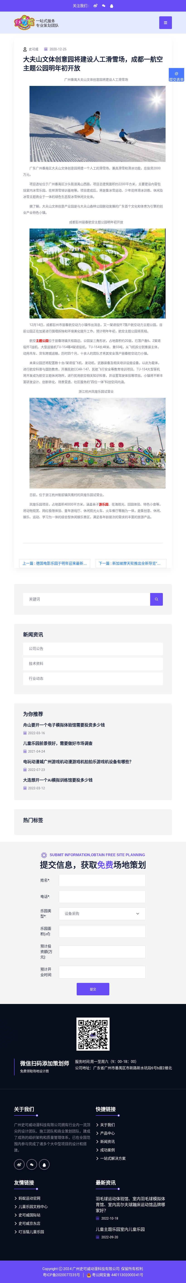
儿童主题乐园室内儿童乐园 (120, 1229)
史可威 (33, 49)
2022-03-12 (36, 788)
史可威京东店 (29, 1223)
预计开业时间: (46, 972)
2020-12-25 (57, 49)
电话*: (45, 896)
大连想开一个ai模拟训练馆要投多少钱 (58, 780)
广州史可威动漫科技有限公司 (96, 1269)
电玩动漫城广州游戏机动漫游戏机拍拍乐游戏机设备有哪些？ (78, 762)
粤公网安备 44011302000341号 (117, 1275)
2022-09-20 (109, 1237)
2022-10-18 (109, 1218)
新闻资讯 (107, 1142)
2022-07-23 (36, 770)
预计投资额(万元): (46, 951)
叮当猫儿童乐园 (31, 1232)
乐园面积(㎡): (45, 931)
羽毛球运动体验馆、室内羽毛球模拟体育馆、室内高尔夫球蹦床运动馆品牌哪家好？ (130, 1205)
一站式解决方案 (113, 1158)
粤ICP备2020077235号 (61, 1275)
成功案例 (107, 1150)
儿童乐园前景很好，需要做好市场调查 (58, 743)
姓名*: (45, 880)
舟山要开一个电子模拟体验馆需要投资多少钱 (64, 725)
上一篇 (56, 563)
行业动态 (36, 678)
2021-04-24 (36, 751)
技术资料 (36, 664)
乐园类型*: (45, 914)
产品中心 (107, 1133)
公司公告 (36, 649)
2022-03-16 (36, 733)
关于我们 (107, 1125)
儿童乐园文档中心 (33, 1207)
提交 (93, 989)
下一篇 (132, 563)
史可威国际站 (29, 1215)
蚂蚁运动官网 (29, 1198)
